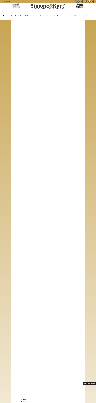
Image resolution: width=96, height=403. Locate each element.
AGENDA (91, 15)
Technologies (41, 15)
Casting (69, 15)
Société (27, 15)
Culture (56, 15)
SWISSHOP (85, 15)
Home (3, 15)
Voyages (62, 15)
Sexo (21, 15)
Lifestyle (49, 15)
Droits (33, 15)
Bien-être (16, 15)
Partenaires (77, 15)
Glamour (9, 15)
